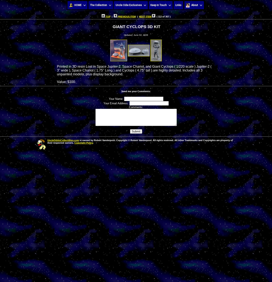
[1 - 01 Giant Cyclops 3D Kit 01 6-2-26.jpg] (118, 49)
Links (178, 5)
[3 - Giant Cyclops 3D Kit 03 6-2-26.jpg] (156, 49)
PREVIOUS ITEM (126, 16)
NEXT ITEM (145, 16)
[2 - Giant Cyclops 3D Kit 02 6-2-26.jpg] (139, 49)
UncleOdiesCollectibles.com (63, 140)
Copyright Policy (83, 143)
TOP (107, 16)
